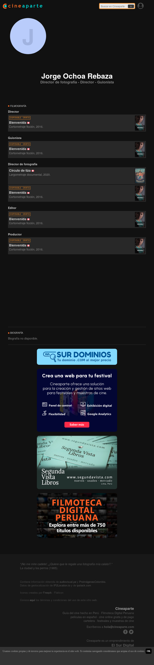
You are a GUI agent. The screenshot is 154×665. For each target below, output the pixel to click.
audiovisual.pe (68, 582)
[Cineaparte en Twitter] (131, 631)
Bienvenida (17, 122)
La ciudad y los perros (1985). (39, 568)
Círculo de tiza (20, 170)
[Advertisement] (77, 291)
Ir (131, 6)
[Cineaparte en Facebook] (125, 631)
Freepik (47, 592)
